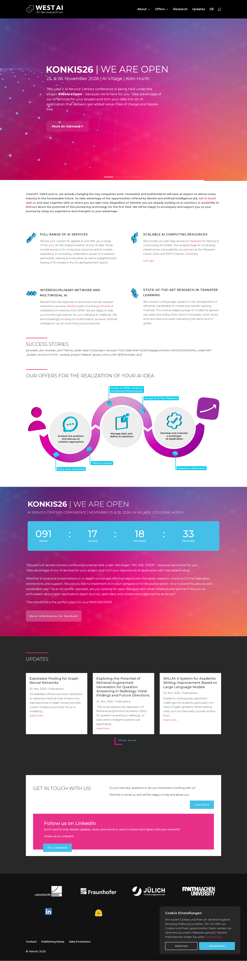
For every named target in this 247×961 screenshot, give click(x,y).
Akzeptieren (217, 946)
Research (180, 9)
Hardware (195, 241)
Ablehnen (181, 946)
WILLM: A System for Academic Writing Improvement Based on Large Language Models (190, 683)
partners (189, 249)
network (105, 306)
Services (48, 245)
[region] (200, 930)
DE (212, 9)
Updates (198, 9)
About (142, 9)
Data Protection (80, 941)
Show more (127, 740)
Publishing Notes (52, 941)
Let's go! (148, 260)
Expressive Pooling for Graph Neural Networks (53, 681)
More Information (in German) (53, 616)
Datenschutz (213, 937)
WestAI (71, 306)
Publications (56, 688)
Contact (202, 804)
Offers (160, 9)
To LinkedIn (57, 847)
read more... (36, 715)
